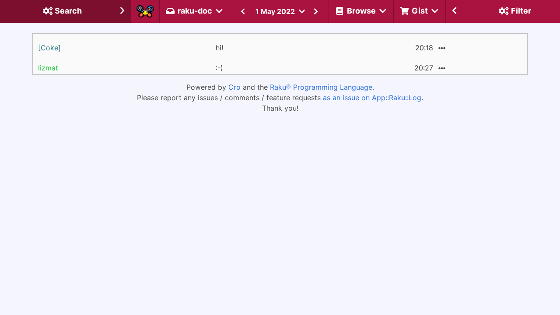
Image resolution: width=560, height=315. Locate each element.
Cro (234, 87)
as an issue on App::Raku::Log (372, 97)
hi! (219, 47)
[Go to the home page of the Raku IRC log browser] (145, 11)
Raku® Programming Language (321, 87)
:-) (219, 67)
